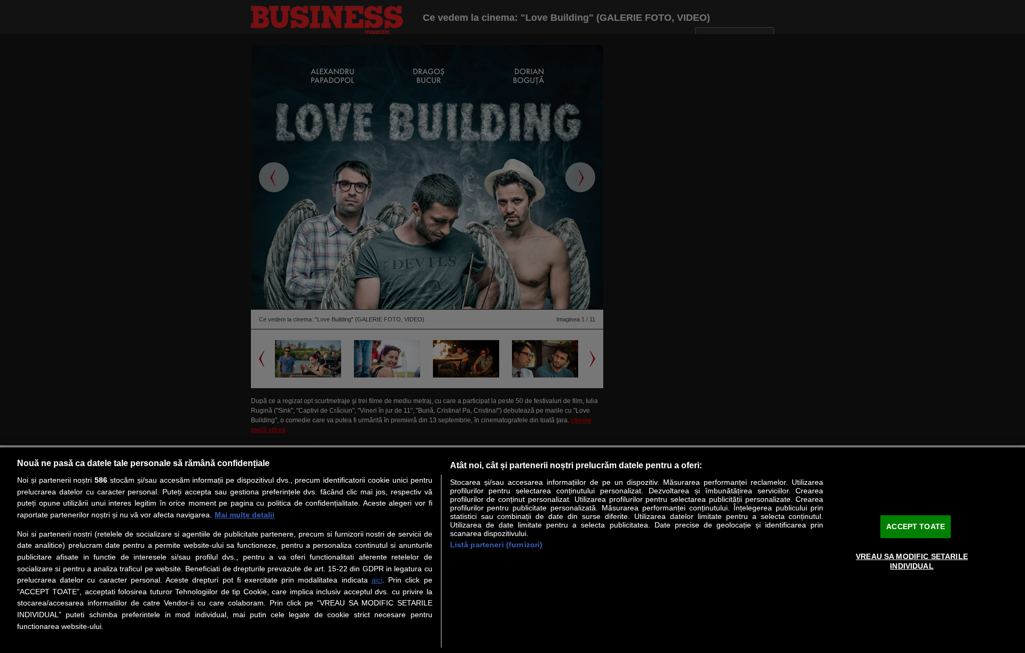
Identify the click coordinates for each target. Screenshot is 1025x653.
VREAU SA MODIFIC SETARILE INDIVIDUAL (912, 561)
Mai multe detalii (244, 514)
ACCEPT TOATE (915, 526)
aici (377, 580)
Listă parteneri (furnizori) (496, 544)
